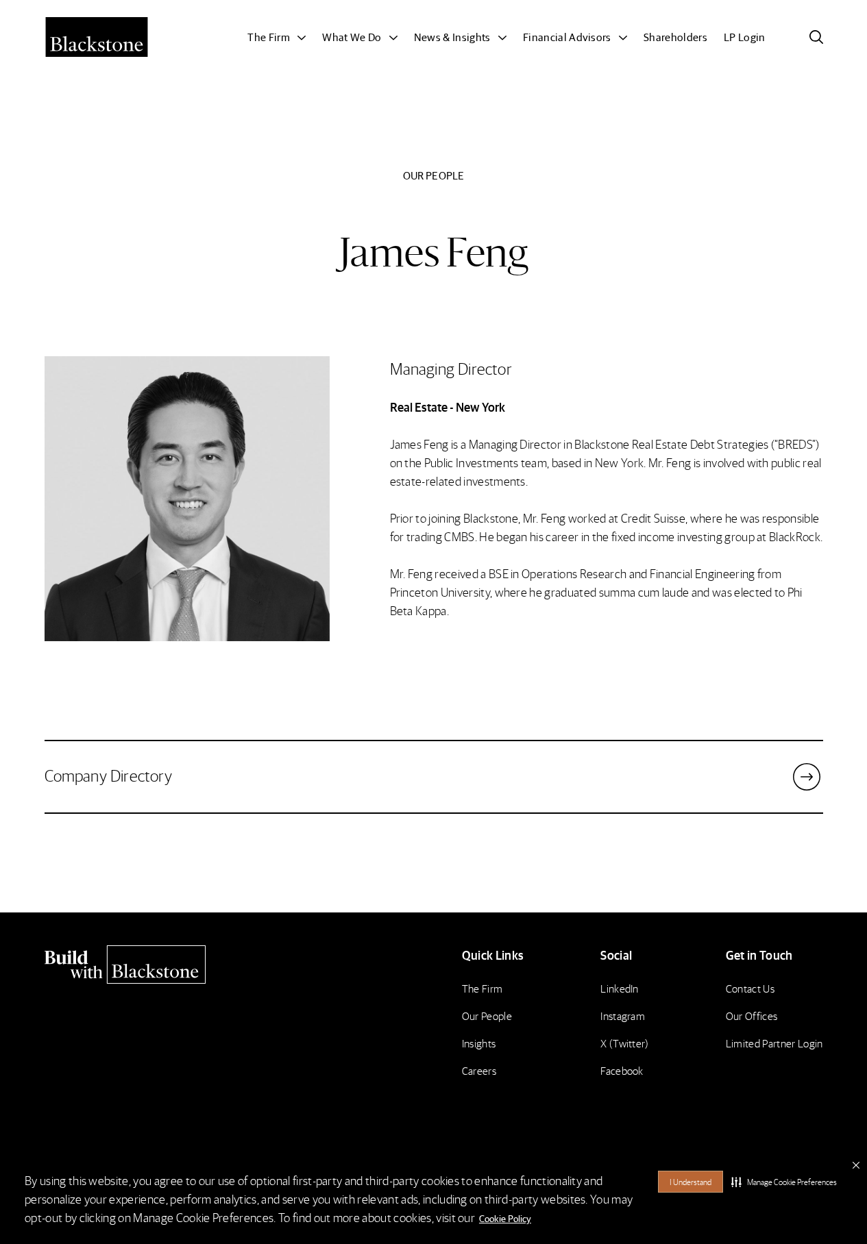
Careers (479, 1070)
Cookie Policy (505, 1218)
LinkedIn (619, 988)
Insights (479, 1043)
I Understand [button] (690, 1182)
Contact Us (750, 988)
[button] (784, 1182)
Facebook (622, 1070)
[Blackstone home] (138, 964)
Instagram (622, 1015)
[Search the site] (816, 37)
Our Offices (752, 1015)
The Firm (482, 988)
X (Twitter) (624, 1043)
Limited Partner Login (774, 1043)
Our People (487, 1015)
